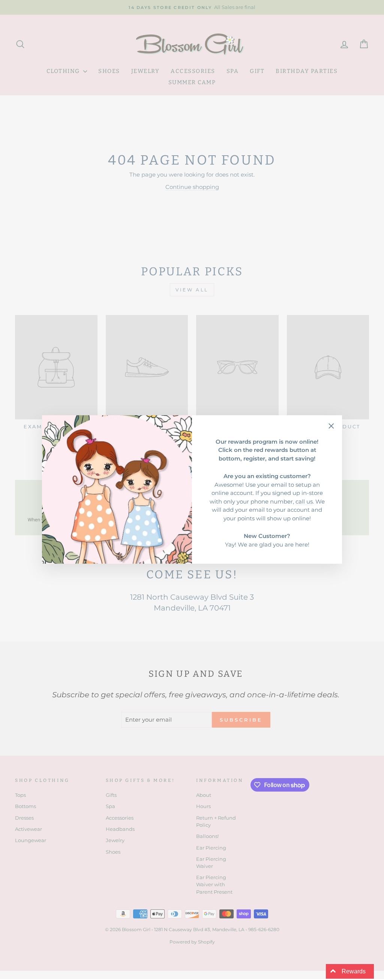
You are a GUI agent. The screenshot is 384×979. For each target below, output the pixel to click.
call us (304, 501)
